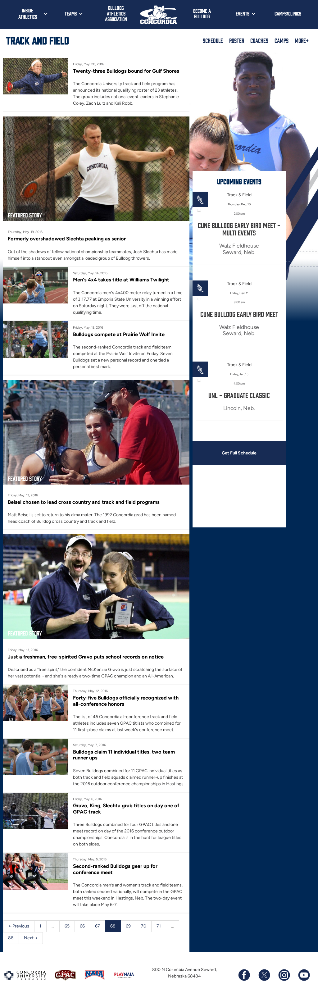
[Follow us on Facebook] (244, 975)
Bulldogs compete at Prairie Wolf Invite (119, 334)
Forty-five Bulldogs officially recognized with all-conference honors (126, 701)
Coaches (259, 40)
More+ (302, 40)
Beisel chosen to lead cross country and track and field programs (84, 502)
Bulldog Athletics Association (116, 13)
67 (97, 926)
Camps (281, 40)
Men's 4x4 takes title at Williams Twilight (121, 279)
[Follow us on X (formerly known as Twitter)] (264, 975)
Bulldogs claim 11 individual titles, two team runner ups (124, 755)
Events (242, 13)
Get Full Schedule (239, 453)
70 (143, 926)
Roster (236, 40)
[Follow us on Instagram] (284, 975)
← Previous (18, 926)
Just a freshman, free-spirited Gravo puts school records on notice (86, 657)
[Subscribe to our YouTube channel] (304, 975)
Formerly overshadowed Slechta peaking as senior (67, 238)
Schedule (213, 40)
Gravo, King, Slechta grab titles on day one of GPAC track (126, 808)
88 (11, 938)
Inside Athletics (27, 13)
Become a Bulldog (202, 13)
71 (159, 926)
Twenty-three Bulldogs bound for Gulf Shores (126, 71)
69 (128, 926)
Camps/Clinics (288, 13)
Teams (71, 13)
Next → (31, 938)
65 (67, 926)
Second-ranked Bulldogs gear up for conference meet (115, 869)
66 (82, 926)
